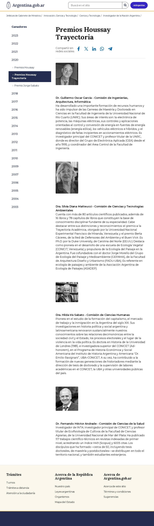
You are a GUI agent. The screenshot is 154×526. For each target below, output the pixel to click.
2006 (15, 182)
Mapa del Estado (64, 502)
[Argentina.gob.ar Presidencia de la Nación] (25, 5)
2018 (15, 93)
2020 (15, 60)
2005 (15, 190)
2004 (15, 198)
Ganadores (19, 27)
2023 (15, 35)
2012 (15, 142)
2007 (15, 174)
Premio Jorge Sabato (26, 85)
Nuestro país (62, 486)
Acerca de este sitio (115, 486)
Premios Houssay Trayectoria (24, 76)
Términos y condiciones (117, 491)
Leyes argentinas (65, 491)
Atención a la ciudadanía (20, 493)
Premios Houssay (24, 67)
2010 (15, 158)
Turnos (10, 482)
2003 (15, 207)
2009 (15, 166)
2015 (15, 117)
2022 (15, 43)
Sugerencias (111, 496)
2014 (15, 126)
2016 (15, 109)
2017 (15, 101)
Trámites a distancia (17, 487)
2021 (15, 51)
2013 (15, 134)
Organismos (62, 496)
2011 (14, 150)
